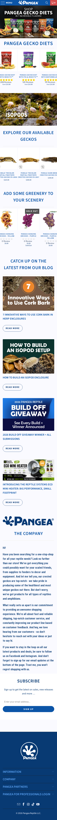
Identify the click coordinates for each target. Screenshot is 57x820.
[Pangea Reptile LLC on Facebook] (23, 804)
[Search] (46, 3)
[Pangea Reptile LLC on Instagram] (28, 804)
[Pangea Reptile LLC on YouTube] (38, 804)
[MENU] (1, 3)
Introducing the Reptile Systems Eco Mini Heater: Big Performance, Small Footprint (28, 489)
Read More (13, 328)
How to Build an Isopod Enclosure (26, 378)
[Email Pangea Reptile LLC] (19, 804)
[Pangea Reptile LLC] (28, 3)
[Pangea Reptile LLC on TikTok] (33, 804)
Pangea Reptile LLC (31, 813)
